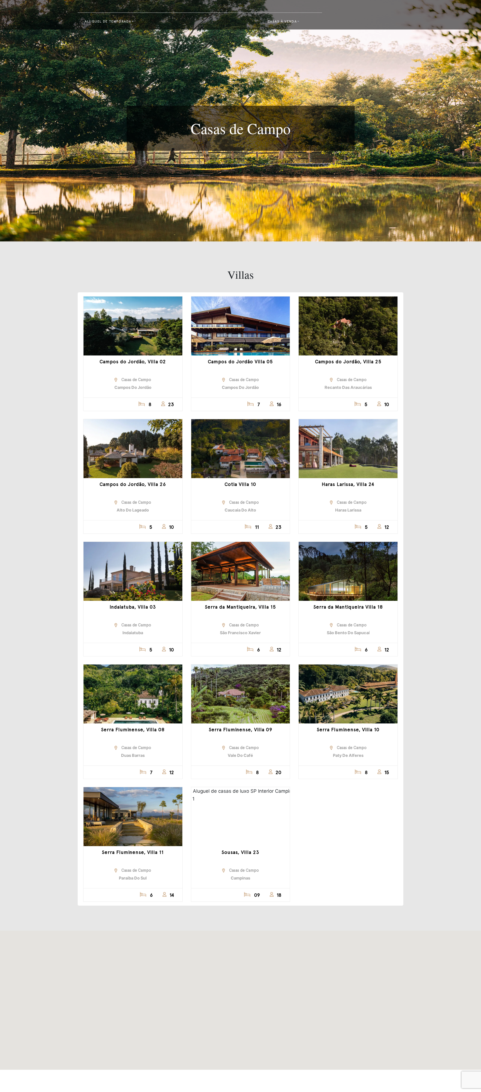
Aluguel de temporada (108, 21)
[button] (208, 992)
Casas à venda (282, 21)
